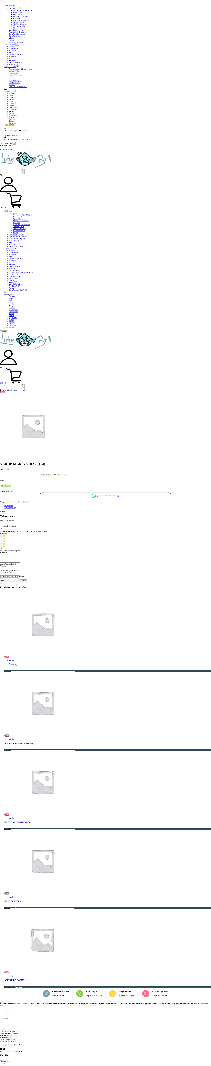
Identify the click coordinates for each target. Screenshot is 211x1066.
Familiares (12, 254)
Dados (11, 300)
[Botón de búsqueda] (23, 171)
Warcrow (12, 244)
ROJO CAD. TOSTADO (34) (17, 822)
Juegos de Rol (9, 1013)
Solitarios (12, 264)
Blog (6, 1017)
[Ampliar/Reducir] (1, 1063)
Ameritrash (12, 250)
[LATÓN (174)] (43, 656)
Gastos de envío (9, 1026)
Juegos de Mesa (9, 248)
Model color (12, 502)
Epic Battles (17, 219)
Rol (5, 292)
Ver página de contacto (8, 1041)
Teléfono (121, 996)
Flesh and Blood (14, 276)
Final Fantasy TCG (15, 278)
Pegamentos (13, 318)
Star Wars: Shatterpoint (17, 239)
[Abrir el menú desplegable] (13, 211)
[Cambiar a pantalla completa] (3, 1063)
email (133, 996)
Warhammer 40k (19, 231)
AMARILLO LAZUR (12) (16, 980)
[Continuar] (1, 583)
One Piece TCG (14, 286)
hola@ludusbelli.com (7, 1039)
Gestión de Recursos (16, 258)
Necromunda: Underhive (21, 225)
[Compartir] (5, 1063)
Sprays (11, 324)
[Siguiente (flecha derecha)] (3, 1065)
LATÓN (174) (10, 664)
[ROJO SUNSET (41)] (43, 893)
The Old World (18, 227)
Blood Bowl (17, 217)
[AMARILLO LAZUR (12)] (42, 972)
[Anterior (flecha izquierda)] (1, 1065)
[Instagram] (4, 1049)
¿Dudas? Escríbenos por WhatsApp (108, 496)
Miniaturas (8, 211)
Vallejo (26, 502)
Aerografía (12, 306)
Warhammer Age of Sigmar (22, 215)
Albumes (12, 296)
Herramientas (13, 312)
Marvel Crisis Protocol (16, 235)
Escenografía (13, 310)
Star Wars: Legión (15, 241)
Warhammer (13, 213)
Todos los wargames (16, 246)
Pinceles (12, 322)
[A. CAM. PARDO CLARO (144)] (43, 735)
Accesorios (8, 294)
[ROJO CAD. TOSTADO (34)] (43, 814)
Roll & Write (13, 268)
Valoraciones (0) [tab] (10, 508)
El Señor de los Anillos (21, 221)
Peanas (11, 320)
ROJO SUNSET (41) (13, 901)
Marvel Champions (15, 284)
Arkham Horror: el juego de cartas (21, 272)
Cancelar (23, 580)
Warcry (15, 233)
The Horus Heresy (19, 229)
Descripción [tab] (8, 506)
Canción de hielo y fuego (17, 237)
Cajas (11, 298)
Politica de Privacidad (11, 1022)
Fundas (11, 302)
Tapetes (11, 304)
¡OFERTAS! (9, 328)
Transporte (12, 326)
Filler (10, 256)
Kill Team (16, 223)
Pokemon (12, 288)
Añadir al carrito (6, 491)
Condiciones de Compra (12, 1024)
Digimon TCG (14, 274)
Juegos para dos (14, 266)
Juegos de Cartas (10, 270)
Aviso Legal (8, 1020)
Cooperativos (13, 252)
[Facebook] (1, 1049)
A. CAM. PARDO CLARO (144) (19, 743)
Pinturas (11, 316)
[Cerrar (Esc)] (7, 1063)
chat (127, 996)
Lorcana (12, 280)
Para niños (12, 260)
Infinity (11, 242)
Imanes (11, 314)
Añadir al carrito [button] (19, 987)
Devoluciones (9, 1028)
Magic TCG (13, 282)
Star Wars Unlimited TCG (18, 290)
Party (10, 262)
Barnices (12, 308)
